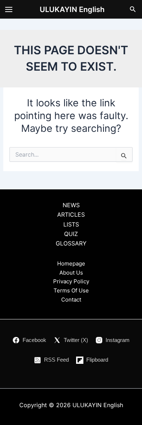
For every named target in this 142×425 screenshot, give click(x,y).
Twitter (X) (76, 340)
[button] (133, 9)
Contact (71, 299)
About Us (71, 272)
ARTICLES (71, 214)
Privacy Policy (71, 281)
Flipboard (97, 360)
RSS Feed (56, 360)
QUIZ (71, 233)
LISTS (71, 224)
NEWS (71, 205)
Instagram (118, 340)
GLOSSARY (71, 243)
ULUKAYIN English (72, 9)
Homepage (71, 263)
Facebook (34, 340)
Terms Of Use (71, 290)
